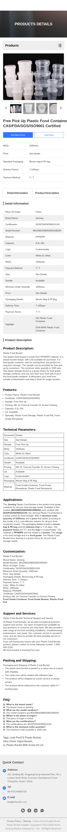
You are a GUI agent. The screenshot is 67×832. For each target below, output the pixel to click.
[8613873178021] (42, 811)
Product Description (47, 193)
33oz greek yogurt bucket (17, 741)
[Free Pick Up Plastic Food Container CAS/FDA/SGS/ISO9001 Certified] (33, 76)
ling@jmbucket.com (17, 802)
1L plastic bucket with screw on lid (23, 745)
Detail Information (17, 193)
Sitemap (27, 821)
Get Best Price (18, 135)
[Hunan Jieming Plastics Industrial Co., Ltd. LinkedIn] (36, 811)
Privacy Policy (14, 821)
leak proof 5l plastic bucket (25, 737)
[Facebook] (29, 811)
